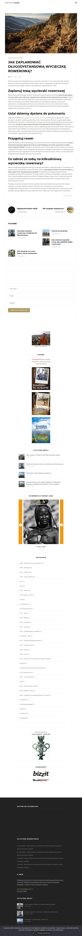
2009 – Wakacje (24, 567)
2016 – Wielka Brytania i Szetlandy (30, 631)
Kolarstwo (12, 58)
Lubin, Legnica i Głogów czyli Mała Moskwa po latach (43, 455)
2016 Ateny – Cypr (25, 636)
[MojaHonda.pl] (41, 780)
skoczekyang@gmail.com (25, 889)
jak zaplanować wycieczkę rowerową (34, 118)
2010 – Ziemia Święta (26, 577)
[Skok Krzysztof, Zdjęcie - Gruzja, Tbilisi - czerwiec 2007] (41, 338)
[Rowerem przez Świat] (41, 403)
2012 (21, 586)
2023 (21, 681)
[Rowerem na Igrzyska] (41, 430)
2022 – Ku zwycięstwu (26, 677)
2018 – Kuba (23, 654)
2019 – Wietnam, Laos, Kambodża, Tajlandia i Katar (34, 658)
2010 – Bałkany (24, 572)
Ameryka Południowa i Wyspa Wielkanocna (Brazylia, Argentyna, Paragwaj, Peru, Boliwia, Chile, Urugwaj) (43, 483)
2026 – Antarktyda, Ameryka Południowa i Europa (34, 695)
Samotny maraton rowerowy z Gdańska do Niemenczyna (27, 233)
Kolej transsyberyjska (26, 704)
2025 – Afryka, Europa (26, 690)
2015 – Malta (23, 618)
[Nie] (79, 931)
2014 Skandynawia (25, 608)
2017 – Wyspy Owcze (26, 645)
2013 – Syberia (24, 590)
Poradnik (19, 58)
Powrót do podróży (59, 231)
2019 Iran (22, 663)
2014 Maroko (24, 604)
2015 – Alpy (23, 613)
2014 (21, 599)
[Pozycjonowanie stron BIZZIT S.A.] (41, 773)
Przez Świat (41, 547)
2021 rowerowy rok (25, 672)
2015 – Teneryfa (24, 622)
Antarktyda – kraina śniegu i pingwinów (38, 473)
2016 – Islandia (24, 627)
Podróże (22, 713)
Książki (22, 709)
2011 (21, 581)
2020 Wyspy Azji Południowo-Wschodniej (32, 668)
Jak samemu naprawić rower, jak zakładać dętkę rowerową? (62, 242)
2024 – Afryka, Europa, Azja (28, 686)
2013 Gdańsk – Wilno (26, 595)
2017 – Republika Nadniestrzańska (30, 640)
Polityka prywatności (43, 933)
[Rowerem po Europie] (41, 378)
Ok (33, 933)
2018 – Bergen (24, 649)
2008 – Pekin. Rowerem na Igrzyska (30, 563)
